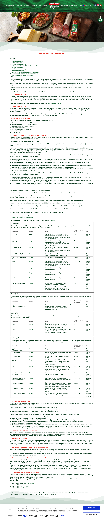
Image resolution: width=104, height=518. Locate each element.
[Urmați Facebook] (95, 5)
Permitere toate (91, 507)
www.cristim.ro (34, 87)
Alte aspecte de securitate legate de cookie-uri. (25, 73)
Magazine (71, 5)
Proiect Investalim (64, 5)
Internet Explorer (29, 483)
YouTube (31, 257)
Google (31, 241)
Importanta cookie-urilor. (19, 67)
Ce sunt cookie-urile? (17, 61)
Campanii (44, 5)
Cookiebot (52, 220)
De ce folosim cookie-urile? (19, 64)
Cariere (40, 5)
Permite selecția (91, 510)
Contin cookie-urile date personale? (21, 69)
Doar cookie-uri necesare (91, 514)
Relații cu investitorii (21, 5)
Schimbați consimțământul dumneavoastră (22, 217)
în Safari (25, 488)
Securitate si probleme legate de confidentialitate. (25, 72)
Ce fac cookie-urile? (17, 62)
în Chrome (26, 486)
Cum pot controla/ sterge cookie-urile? (23, 75)
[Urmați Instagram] (98, 5)
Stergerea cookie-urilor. (18, 70)
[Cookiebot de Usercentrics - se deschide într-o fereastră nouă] (10, 516)
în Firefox (26, 485)
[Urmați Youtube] (101, 5)
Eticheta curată (34, 5)
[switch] (35, 516)
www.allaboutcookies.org (54, 103)
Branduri (27, 5)
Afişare (62, 515)
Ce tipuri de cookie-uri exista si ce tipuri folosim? (25, 66)
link (78, 92)
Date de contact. (16, 77)
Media (81, 5)
